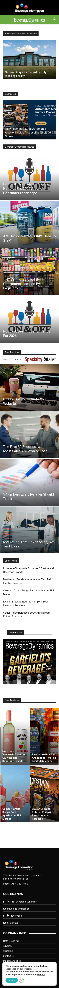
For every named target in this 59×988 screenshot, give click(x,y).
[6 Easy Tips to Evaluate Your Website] (29, 387)
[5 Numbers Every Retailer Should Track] (29, 482)
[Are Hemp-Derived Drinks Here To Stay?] (29, 224)
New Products (12, 700)
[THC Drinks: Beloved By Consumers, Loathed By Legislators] (29, 271)
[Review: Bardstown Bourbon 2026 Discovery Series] (29, 59)
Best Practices (12, 352)
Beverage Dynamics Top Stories (21, 33)
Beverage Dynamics (26, 901)
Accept (12, 980)
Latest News (11, 561)
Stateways (12, 922)
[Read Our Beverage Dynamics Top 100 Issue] (29, 661)
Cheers (18, 915)
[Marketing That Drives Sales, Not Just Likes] (29, 530)
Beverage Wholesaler (18, 908)
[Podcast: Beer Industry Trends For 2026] (29, 319)
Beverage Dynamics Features (19, 147)
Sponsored (10, 94)
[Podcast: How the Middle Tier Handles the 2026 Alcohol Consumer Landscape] (29, 176)
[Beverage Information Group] (29, 8)
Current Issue (15, 632)
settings (41, 974)
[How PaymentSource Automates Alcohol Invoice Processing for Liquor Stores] (29, 119)
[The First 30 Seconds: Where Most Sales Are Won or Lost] (29, 434)
